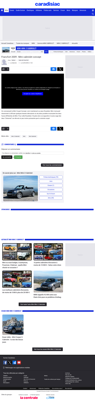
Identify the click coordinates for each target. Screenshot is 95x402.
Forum (63, 10)
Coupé (25, 375)
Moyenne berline (7, 377)
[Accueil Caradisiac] (2, 10)
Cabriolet (26, 377)
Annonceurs (33, 388)
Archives (67, 373)
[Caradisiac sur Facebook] (5, 363)
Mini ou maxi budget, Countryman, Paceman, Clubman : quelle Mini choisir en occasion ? (15, 265)
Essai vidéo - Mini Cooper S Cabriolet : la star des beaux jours (12, 339)
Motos (46, 375)
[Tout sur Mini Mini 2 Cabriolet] (6, 52)
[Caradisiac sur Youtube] (19, 363)
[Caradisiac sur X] (10, 363)
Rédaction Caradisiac (44, 388)
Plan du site (68, 375)
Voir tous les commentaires (52, 165)
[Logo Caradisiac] (47, 7)
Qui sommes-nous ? (57, 388)
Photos (84, 51)
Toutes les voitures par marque (52, 379)
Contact (25, 388)
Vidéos (89, 51)
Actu (6, 10)
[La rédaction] (4, 64)
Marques (75, 10)
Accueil (13, 51)
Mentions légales (69, 376)
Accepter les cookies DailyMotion (33, 93)
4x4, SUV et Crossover (29, 379)
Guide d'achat (20, 10)
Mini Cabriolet (32, 136)
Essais (12, 10)
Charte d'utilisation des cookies (73, 380)
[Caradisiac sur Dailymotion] (15, 363)
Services (56, 10)
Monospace (6, 382)
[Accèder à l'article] (17, 251)
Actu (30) (51, 198)
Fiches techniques (58, 51)
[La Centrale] (29, 399)
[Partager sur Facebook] (54, 68)
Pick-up (26, 381)
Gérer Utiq (68, 383)
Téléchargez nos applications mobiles (17, 368)
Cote (66, 51)
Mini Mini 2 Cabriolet (26, 48)
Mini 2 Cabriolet (15, 136)
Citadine (5, 375)
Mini (24, 136)
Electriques (30, 10)
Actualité (75, 43)
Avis (42, 51)
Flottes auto (47, 10)
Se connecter (7, 157)
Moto (68, 10)
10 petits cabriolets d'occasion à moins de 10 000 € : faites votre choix (47, 264)
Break (4, 381)
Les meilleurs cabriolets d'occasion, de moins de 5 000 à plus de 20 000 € (16, 291)
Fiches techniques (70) (51, 177)
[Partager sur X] (60, 68)
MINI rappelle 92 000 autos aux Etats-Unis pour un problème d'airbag (47, 296)
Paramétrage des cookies (72, 382)
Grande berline (7, 379)
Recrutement (68, 388)
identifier (28, 153)
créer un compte (36, 153)
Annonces (83, 10)
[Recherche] (93, 14)
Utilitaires (39, 10)
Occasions (51, 189)
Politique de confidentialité (72, 378)
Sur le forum (51, 194)
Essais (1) (51, 185)
